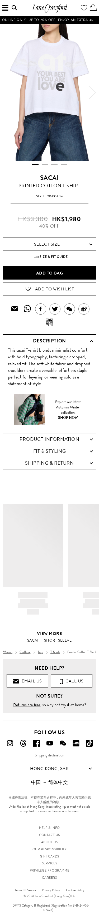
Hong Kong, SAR (49, 768)
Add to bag (49, 273)
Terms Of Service (25, 890)
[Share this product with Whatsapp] (27, 309)
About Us (49, 842)
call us (73, 681)
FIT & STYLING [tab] (49, 451)
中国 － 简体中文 (49, 782)
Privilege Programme (49, 870)
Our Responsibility (49, 849)
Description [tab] (49, 340)
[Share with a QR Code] (49, 322)
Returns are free (26, 705)
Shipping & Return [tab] (49, 463)
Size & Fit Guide (54, 256)
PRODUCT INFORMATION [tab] (49, 439)
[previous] (6, 92)
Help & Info (49, 827)
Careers (49, 877)
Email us (30, 681)
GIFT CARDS (49, 856)
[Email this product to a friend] (14, 309)
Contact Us (49, 835)
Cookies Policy (75, 890)
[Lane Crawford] (49, 12)
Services (49, 863)
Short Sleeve (58, 640)
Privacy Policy (51, 890)
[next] (92, 92)
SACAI (49, 177)
